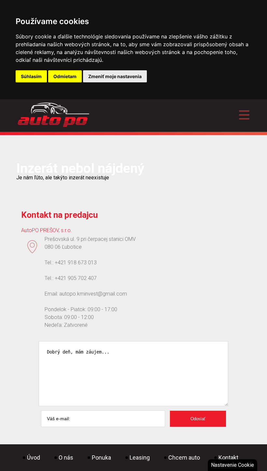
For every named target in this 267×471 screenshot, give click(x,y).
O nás (66, 457)
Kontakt (228, 457)
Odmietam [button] (65, 76)
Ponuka (101, 457)
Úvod (33, 457)
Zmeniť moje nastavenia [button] (115, 76)
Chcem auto (184, 457)
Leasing (140, 457)
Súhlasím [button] (31, 76)
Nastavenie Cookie (232, 465)
